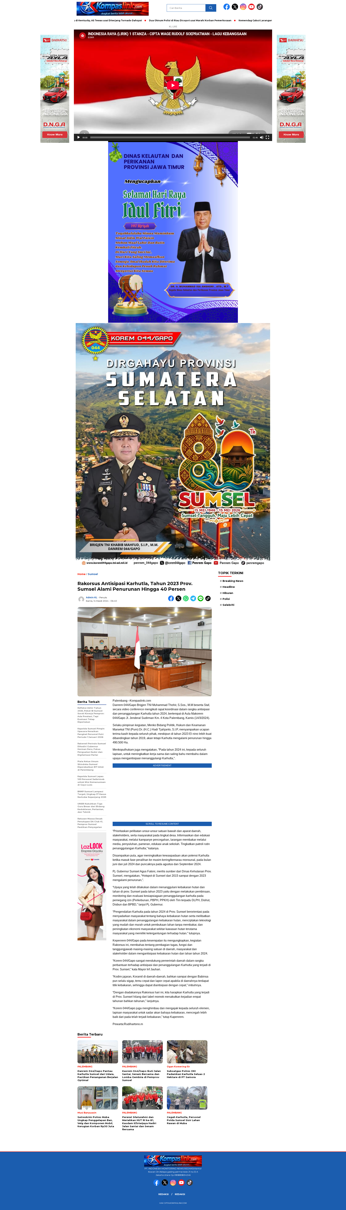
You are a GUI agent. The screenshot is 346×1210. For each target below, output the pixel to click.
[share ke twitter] (179, 600)
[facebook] (227, 9)
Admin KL (91, 597)
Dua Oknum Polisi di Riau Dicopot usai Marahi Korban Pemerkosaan (141, 20)
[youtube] (252, 9)
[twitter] (235, 9)
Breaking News (233, 581)
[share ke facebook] (172, 600)
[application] (173, 85)
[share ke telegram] (194, 600)
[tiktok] (260, 9)
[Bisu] (261, 137)
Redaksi (163, 1194)
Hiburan (228, 593)
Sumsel (93, 574)
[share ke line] (201, 600)
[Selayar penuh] (267, 137)
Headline (229, 587)
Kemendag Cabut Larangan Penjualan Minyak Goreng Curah (226, 20)
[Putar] (78, 137)
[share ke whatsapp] (186, 600)
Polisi (226, 599)
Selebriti (228, 605)
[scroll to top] (332, 1204)
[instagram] (244, 9)
